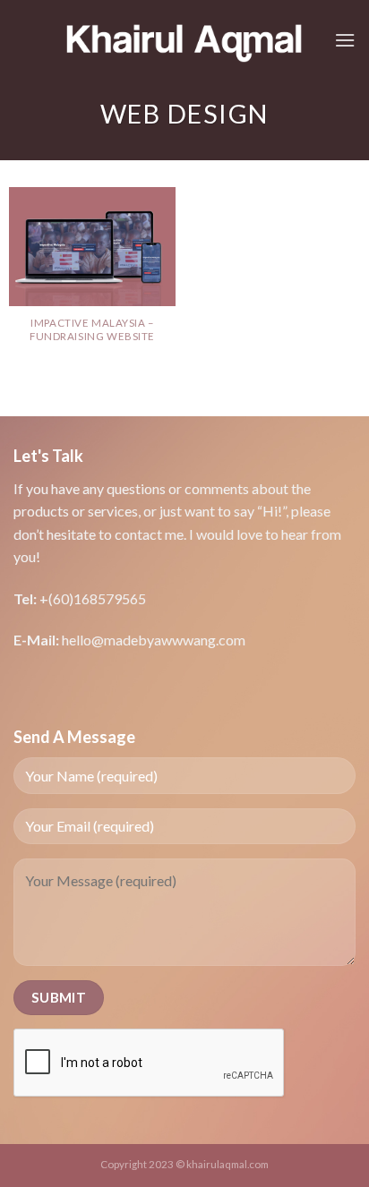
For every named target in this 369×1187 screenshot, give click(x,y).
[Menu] (345, 40)
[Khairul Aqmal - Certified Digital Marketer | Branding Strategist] (185, 40)
